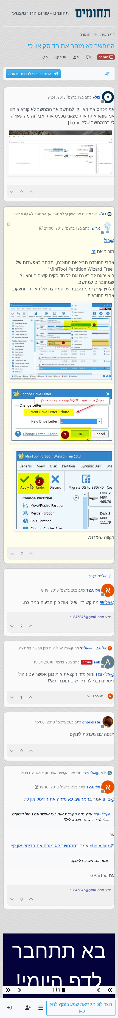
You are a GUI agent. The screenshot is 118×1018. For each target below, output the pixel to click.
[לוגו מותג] (93, 13)
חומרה (104, 57)
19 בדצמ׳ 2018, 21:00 (62, 228)
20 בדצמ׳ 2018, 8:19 (58, 590)
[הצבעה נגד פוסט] (12, 191)
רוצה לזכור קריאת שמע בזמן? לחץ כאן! (81, 1007)
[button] (40, 1007)
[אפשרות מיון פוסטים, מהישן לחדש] (108, 73)
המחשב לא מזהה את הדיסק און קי (57, 799)
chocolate (91, 722)
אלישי (95, 228)
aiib (97, 662)
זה (93, 251)
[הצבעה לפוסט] (31, 191)
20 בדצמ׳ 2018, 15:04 (51, 662)
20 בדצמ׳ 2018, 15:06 (53, 722)
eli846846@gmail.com (87, 617)
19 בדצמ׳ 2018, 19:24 (64, 97)
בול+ (96, 97)
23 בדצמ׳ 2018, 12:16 (57, 787)
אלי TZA (93, 590)
